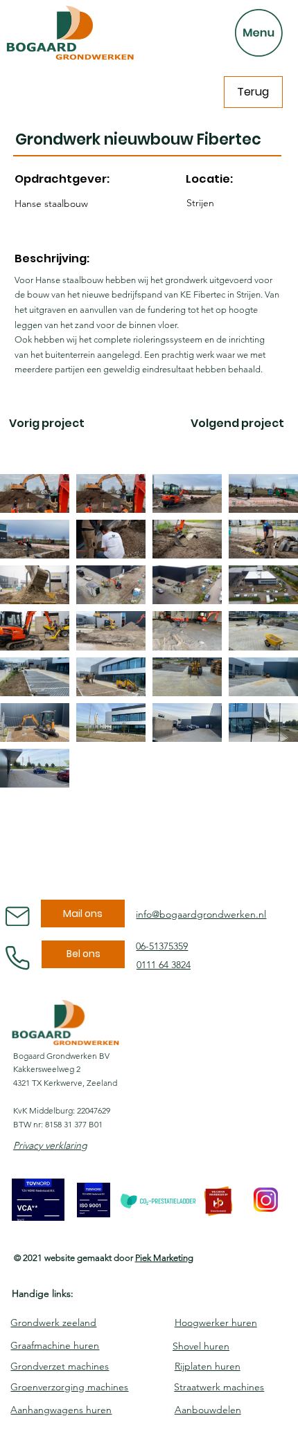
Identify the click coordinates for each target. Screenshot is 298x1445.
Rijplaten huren (207, 1366)
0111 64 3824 (164, 964)
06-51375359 (162, 946)
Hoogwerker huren (216, 1322)
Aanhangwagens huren (61, 1409)
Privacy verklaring (50, 1145)
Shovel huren (201, 1346)
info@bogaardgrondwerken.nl (201, 914)
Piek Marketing (164, 1258)
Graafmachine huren (54, 1345)
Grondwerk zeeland (53, 1322)
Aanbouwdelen (208, 1409)
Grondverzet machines (59, 1366)
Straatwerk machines (219, 1387)
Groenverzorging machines (69, 1387)
